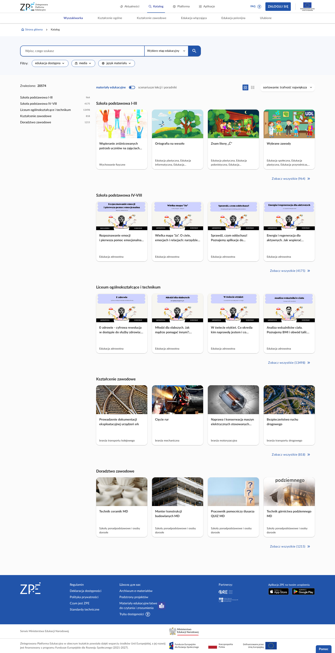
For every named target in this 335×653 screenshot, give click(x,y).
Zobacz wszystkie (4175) (287, 270)
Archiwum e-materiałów (136, 591)
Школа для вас (130, 584)
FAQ (253, 6)
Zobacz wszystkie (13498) (286, 362)
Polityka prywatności (84, 597)
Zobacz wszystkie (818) (288, 454)
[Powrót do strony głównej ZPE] (34, 6)
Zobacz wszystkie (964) (288, 178)
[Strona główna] (43, 588)
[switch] (136, 87)
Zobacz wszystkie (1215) (287, 546)
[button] (259, 6)
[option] (55, 97)
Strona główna (34, 29)
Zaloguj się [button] (278, 6)
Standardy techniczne (84, 609)
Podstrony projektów (133, 597)
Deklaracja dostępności (85, 591)
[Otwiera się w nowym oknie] (278, 591)
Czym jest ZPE (79, 603)
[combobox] (50, 63)
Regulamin (77, 584)
